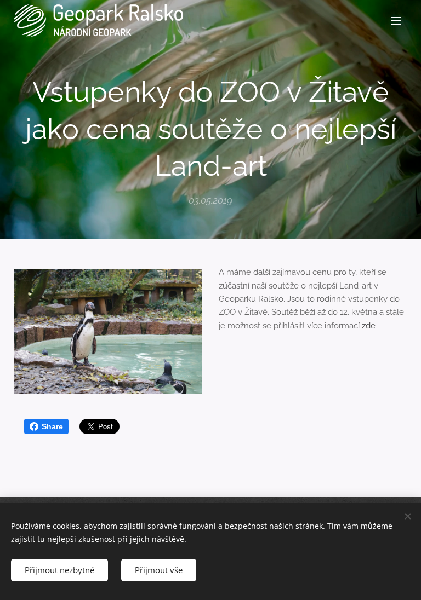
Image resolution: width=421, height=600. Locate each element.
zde (369, 326)
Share (52, 426)
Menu (396, 20)
